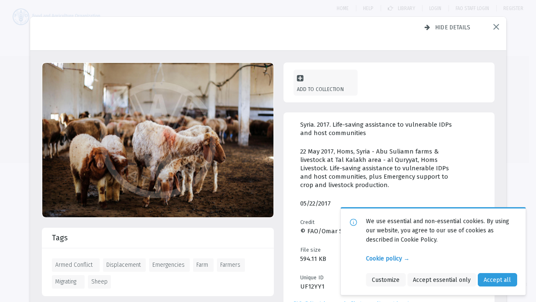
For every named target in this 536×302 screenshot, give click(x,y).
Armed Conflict (74, 264)
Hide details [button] (453, 27)
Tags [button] (60, 237)
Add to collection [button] (320, 89)
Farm (202, 264)
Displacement (123, 264)
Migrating (65, 281)
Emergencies (168, 264)
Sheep (99, 281)
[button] (496, 27)
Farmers (230, 264)
